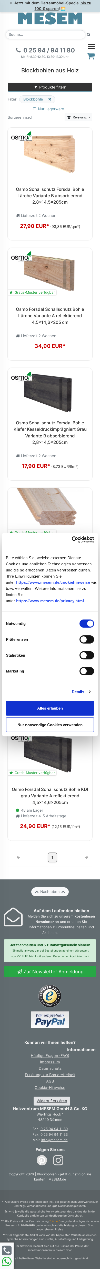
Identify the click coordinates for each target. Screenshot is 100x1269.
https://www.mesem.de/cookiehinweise (53, 582)
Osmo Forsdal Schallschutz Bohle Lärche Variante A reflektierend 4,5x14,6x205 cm (50, 316)
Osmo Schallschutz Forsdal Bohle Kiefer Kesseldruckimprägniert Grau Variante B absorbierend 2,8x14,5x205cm (50, 432)
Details (78, 692)
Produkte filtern (52, 87)
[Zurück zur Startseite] (50, 18)
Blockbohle (33, 99)
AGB (50, 1081)
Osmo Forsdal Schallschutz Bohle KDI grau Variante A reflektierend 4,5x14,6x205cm (50, 796)
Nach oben (50, 891)
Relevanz (80, 117)
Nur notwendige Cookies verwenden (50, 725)
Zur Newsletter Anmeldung (53, 971)
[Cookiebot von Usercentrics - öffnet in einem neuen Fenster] (72, 539)
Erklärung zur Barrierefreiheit (50, 1075)
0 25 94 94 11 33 (54, 1134)
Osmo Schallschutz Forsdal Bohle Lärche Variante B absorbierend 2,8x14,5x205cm (50, 196)
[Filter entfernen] (48, 99)
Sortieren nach (21, 117)
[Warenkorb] (91, 56)
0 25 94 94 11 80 (54, 1129)
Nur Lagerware (50, 109)
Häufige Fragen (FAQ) (50, 1055)
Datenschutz (50, 1068)
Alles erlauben (50, 708)
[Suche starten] (89, 34)
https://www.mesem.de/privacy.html (50, 601)
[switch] (86, 639)
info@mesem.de (54, 1140)
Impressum (50, 1062)
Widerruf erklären (52, 1101)
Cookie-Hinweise (50, 1087)
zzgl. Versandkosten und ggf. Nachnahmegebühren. (52, 1206)
